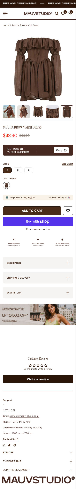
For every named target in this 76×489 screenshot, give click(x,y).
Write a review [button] (38, 379)
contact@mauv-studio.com (24, 416)
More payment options (38, 229)
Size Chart (67, 163)
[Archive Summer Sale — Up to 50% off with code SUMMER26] (38, 314)
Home (6, 25)
